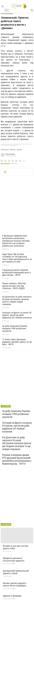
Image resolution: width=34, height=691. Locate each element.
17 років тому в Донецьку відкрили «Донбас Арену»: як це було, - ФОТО (17, 342)
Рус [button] (6, 10)
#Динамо (19, 149)
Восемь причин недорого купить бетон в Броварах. (15, 584)
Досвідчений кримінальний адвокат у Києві (16, 572)
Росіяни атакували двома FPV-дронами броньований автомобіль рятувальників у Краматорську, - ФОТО (16, 459)
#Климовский (5, 149)
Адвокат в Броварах (12, 596)
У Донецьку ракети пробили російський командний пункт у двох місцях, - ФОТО (16, 272)
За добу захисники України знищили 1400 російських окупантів (14, 328)
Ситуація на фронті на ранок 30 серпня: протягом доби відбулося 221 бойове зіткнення (17, 315)
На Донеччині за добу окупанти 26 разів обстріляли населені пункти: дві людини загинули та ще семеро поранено (17, 443)
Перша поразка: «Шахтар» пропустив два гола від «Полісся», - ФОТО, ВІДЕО (14, 286)
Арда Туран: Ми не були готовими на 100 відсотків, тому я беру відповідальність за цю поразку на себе (17, 258)
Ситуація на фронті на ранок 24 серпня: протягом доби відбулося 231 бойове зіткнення (17, 427)
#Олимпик (13, 149)
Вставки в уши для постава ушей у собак (15, 547)
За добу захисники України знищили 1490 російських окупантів (16, 414)
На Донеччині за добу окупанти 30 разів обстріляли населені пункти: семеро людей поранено (16, 300)
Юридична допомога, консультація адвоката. (14, 559)
